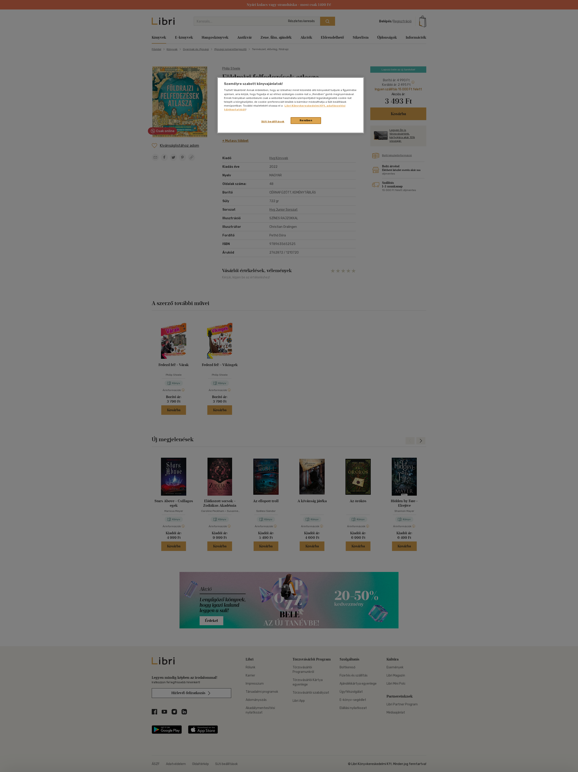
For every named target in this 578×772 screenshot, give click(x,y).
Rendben (306, 120)
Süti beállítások (272, 121)
